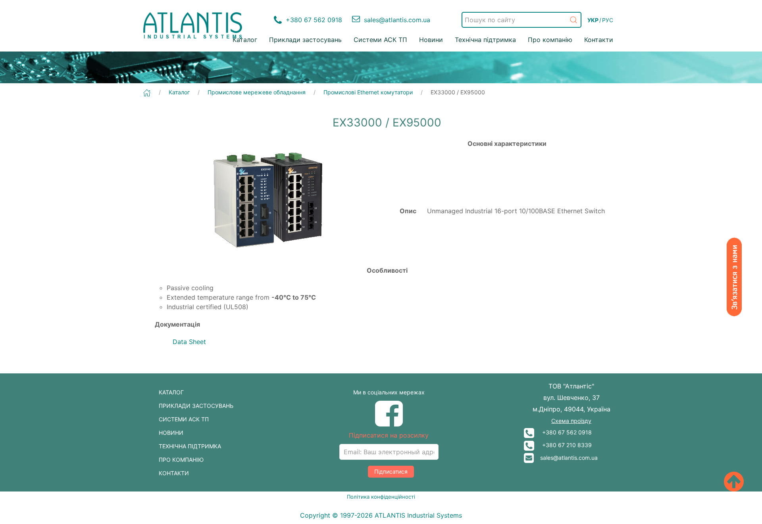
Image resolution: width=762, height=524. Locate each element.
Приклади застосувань (305, 40)
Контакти (598, 40)
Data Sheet (189, 342)
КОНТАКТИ (174, 473)
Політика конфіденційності (381, 496)
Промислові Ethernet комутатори (368, 92)
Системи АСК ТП (380, 40)
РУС (607, 20)
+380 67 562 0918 (563, 432)
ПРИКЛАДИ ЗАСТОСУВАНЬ (196, 405)
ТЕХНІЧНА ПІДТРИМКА (190, 446)
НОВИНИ (171, 432)
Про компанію (550, 40)
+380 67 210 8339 (563, 445)
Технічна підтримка (485, 40)
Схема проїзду (571, 420)
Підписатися (391, 471)
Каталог (245, 40)
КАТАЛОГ (171, 392)
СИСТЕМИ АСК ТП (184, 419)
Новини (431, 40)
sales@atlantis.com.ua (566, 457)
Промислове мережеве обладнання (257, 92)
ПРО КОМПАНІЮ (181, 459)
